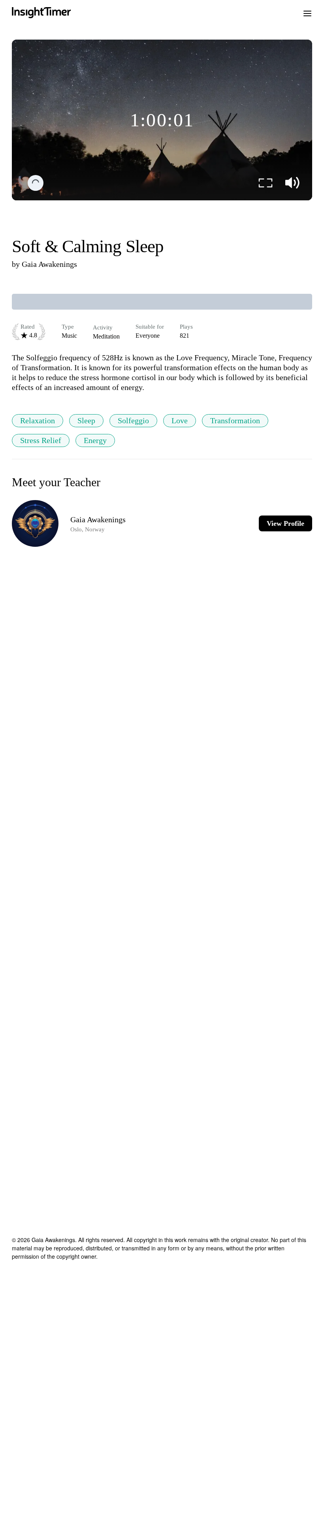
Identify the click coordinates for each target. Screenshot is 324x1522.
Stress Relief (40, 440)
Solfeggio (133, 420)
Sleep (86, 420)
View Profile (285, 523)
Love (179, 420)
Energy (95, 440)
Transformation (235, 420)
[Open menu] (307, 12)
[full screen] (265, 183)
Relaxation (37, 420)
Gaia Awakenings (49, 264)
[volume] (292, 183)
